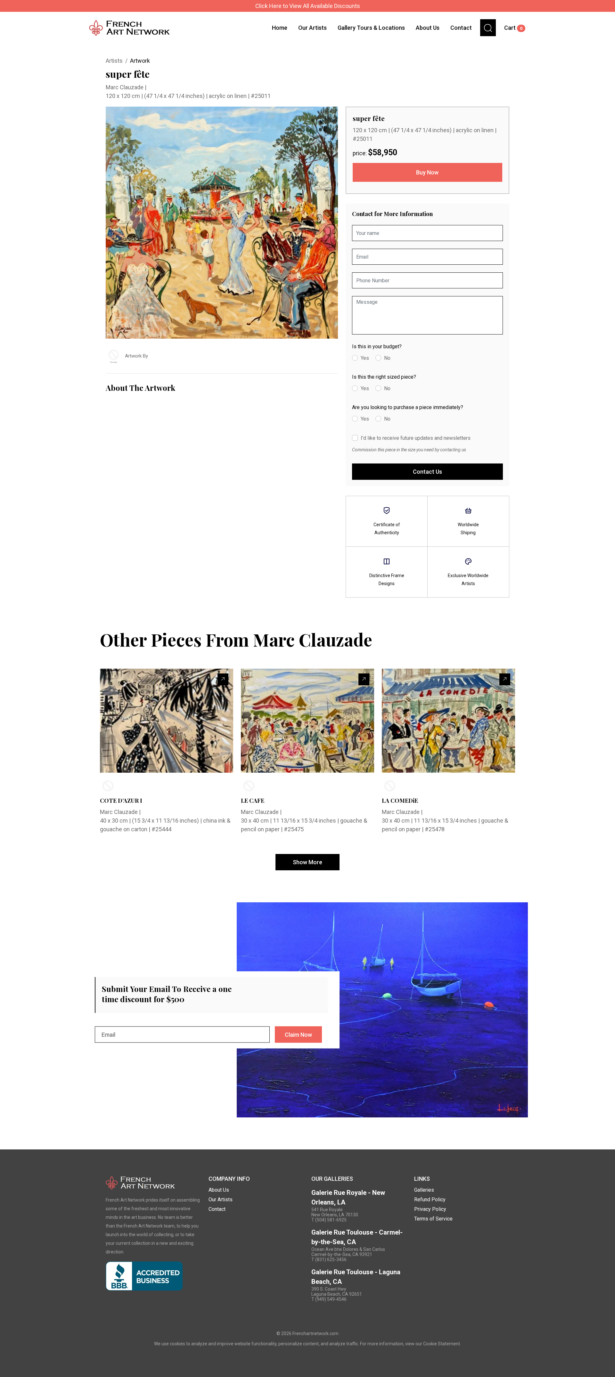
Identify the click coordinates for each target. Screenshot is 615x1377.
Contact (461, 27)
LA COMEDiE (400, 800)
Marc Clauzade (125, 87)
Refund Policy (430, 1199)
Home (279, 27)
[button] (488, 27)
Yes (365, 358)
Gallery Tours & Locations (371, 27)
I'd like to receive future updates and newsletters (416, 438)
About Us (427, 27)
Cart (513, 27)
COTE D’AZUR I (121, 800)
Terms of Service (433, 1219)
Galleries (424, 1190)
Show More (307, 862)
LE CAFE (252, 800)
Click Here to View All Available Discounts (307, 6)
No (387, 358)
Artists (114, 60)
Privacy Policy (430, 1209)
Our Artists (312, 27)
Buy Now (427, 172)
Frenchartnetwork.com (315, 1333)
